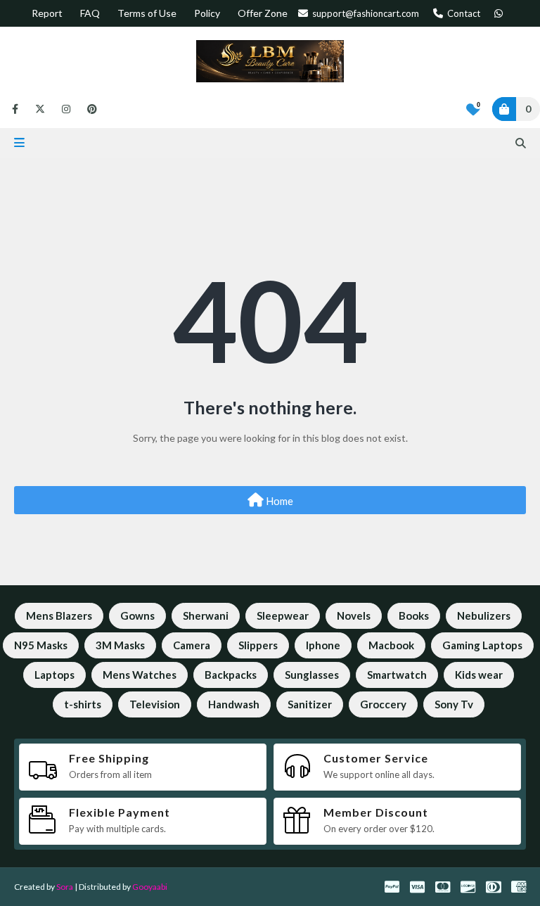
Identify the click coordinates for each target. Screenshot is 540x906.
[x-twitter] (40, 109)
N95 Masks (41, 645)
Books (414, 615)
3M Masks (120, 645)
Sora (64, 886)
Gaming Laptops (482, 645)
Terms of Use (146, 13)
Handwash (233, 704)
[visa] (417, 887)
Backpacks (231, 674)
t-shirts (82, 704)
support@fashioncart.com (364, 13)
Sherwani (206, 615)
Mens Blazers (59, 615)
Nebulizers (483, 615)
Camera (191, 645)
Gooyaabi (149, 886)
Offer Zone (263, 13)
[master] (443, 887)
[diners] (493, 887)
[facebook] (15, 109)
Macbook (391, 645)
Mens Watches (139, 674)
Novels (354, 615)
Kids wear (479, 674)
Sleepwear (283, 615)
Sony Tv (454, 704)
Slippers (258, 645)
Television (154, 704)
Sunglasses (312, 674)
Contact (462, 13)
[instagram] (66, 109)
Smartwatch (397, 674)
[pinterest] (89, 109)
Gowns (137, 615)
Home (278, 501)
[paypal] (392, 887)
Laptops (54, 674)
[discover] (468, 887)
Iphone (323, 645)
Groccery (383, 704)
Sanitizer (310, 704)
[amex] (517, 887)
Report (47, 13)
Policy (207, 13)
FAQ (90, 13)
